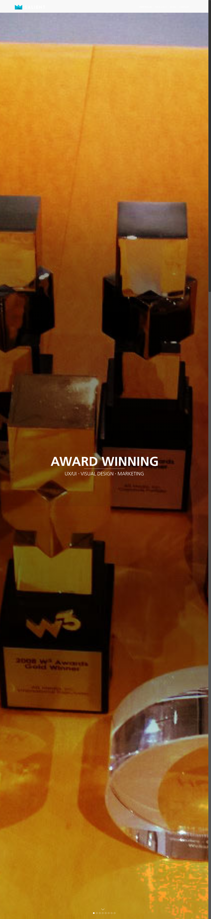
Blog (173, 7)
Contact (184, 7)
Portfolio (145, 7)
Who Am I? (161, 7)
